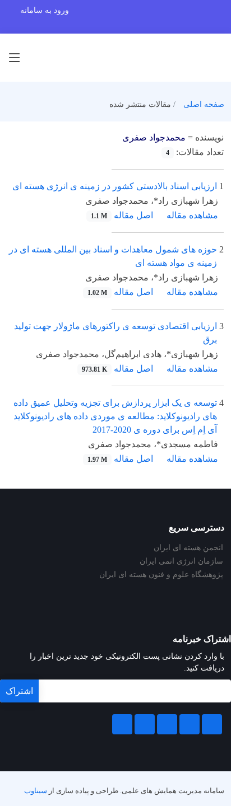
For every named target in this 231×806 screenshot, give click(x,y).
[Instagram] (145, 724)
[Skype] (122, 724)
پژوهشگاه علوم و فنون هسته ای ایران (161, 575)
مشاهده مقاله (192, 215)
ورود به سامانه (44, 10)
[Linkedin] (167, 724)
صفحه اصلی (203, 104)
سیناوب (35, 791)
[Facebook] (212, 724)
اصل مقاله (122, 215)
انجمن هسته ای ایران (188, 548)
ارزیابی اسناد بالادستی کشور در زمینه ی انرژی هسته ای (114, 186)
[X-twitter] (189, 724)
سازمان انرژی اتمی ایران (181, 561)
